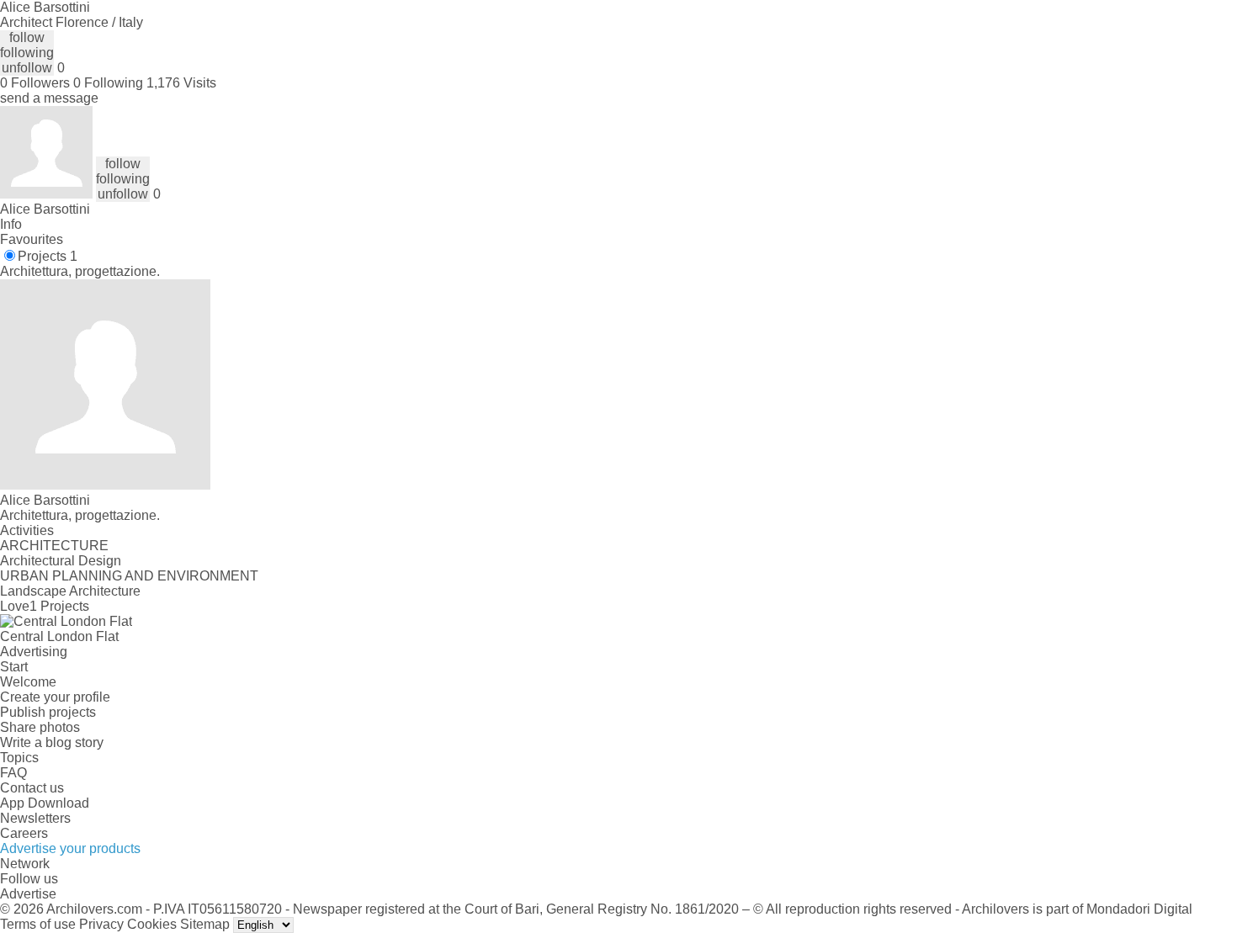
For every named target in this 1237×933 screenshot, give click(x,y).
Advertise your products (70, 848)
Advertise (28, 894)
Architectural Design (60, 561)
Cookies (152, 924)
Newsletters (35, 818)
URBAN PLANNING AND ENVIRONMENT (129, 576)
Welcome (28, 682)
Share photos (40, 727)
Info (11, 224)
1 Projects (59, 606)
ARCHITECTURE (54, 545)
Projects (47, 256)
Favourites (31, 239)
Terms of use (38, 924)
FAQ (13, 773)
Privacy (101, 924)
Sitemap (205, 924)
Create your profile (55, 697)
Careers (24, 833)
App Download (44, 803)
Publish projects (48, 712)
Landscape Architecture (70, 591)
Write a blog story (52, 742)
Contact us (32, 788)
